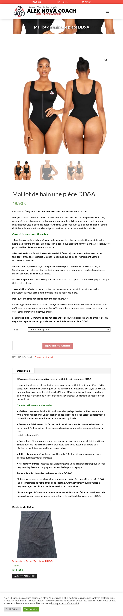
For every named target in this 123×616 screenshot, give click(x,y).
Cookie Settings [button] (12, 609)
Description (23, 370)
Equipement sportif (44, 357)
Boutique (36, 1)
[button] (106, 60)
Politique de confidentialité (65, 603)
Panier (87, 1)
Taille (15, 329)
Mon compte (62, 1)
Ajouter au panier (57, 345)
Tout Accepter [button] (30, 609)
